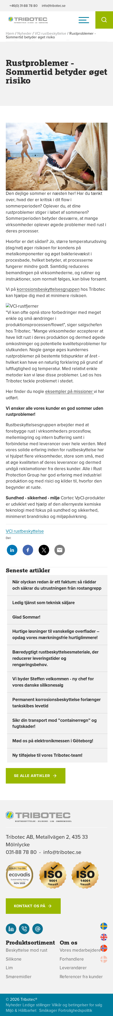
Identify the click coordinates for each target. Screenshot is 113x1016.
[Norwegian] (103, 948)
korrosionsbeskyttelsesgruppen (48, 289)
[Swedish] (103, 926)
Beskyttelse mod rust (26, 950)
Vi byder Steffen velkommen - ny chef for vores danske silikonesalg (53, 682)
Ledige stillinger (36, 1005)
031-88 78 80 (21, 852)
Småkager (48, 1010)
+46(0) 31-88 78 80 (23, 5)
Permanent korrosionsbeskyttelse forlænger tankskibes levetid (56, 702)
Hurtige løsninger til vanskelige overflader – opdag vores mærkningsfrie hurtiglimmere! (55, 634)
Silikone (14, 959)
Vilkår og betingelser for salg (77, 1005)
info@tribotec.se (53, 5)
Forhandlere (72, 959)
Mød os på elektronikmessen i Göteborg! (52, 741)
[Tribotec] (28, 20)
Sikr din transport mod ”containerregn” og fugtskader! (54, 723)
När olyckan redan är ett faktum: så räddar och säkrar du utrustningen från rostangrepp (56, 585)
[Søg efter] (104, 20)
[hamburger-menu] (84, 20)
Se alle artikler (32, 776)
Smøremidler (19, 977)
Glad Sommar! (26, 617)
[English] (103, 937)
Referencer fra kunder (81, 977)
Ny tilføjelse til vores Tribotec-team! (47, 755)
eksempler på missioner (69, 391)
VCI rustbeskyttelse (50, 33)
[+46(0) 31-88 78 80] (24, 929)
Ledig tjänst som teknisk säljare (43, 602)
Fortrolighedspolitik (75, 1010)
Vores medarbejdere (80, 950)
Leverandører (73, 968)
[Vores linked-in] (11, 929)
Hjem (10, 33)
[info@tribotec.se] (37, 929)
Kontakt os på (29, 906)
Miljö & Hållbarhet (21, 1010)
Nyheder (24, 33)
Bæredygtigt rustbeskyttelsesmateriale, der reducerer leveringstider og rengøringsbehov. (55, 658)
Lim (9, 968)
